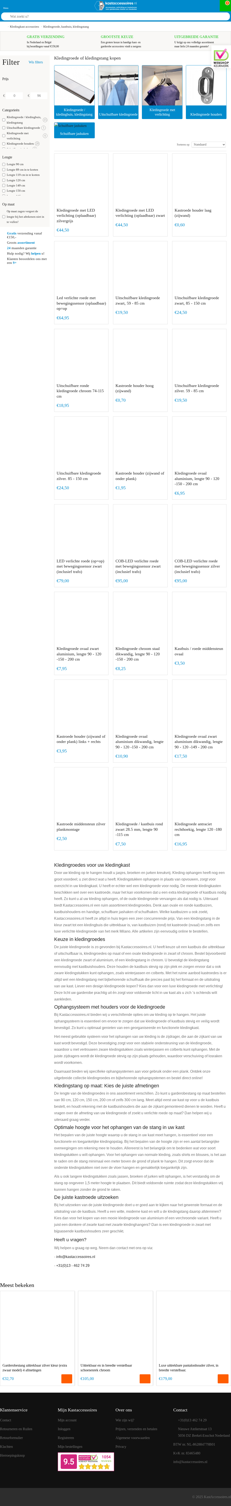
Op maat (8, 204)
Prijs (5, 79)
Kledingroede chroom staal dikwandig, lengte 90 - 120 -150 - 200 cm (138, 653)
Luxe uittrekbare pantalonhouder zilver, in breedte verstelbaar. (188, 1367)
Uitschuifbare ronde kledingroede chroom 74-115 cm (80, 391)
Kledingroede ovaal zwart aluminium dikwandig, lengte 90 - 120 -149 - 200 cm (199, 741)
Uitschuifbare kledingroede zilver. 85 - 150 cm (79, 476)
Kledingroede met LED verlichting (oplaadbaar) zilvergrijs (76, 215)
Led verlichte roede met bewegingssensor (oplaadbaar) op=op (81, 303)
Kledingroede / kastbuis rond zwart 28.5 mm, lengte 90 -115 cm (139, 829)
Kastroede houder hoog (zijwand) (135, 388)
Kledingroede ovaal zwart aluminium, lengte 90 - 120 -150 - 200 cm (79, 653)
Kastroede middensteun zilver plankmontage (81, 826)
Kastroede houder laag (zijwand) (193, 213)
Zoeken (220, 17)
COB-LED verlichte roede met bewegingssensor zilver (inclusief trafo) (197, 566)
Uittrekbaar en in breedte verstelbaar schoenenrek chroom (106, 1367)
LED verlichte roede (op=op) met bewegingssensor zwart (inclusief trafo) (80, 566)
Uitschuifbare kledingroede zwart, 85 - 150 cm (197, 300)
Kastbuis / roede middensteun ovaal (199, 651)
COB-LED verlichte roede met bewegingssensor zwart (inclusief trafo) (138, 566)
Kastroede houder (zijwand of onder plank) (140, 476)
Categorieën (10, 110)
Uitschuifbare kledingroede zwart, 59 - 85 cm (138, 300)
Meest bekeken (17, 1285)
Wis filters (36, 62)
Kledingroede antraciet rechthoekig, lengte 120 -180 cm (198, 829)
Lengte (7, 157)
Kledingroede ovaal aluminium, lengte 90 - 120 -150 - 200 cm (197, 478)
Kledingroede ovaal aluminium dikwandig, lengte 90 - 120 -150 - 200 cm (140, 741)
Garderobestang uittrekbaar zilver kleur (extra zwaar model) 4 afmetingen (34, 1367)
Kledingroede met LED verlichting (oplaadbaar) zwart (140, 213)
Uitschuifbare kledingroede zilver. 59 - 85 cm (197, 388)
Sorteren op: (183, 144)
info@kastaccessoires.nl (75, 1257)
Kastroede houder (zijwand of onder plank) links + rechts (81, 739)
